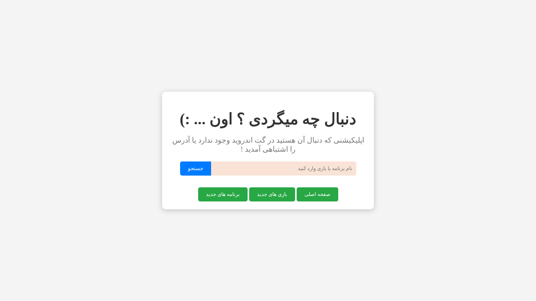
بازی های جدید (272, 194)
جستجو (195, 168)
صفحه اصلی (317, 194)
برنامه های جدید (223, 194)
